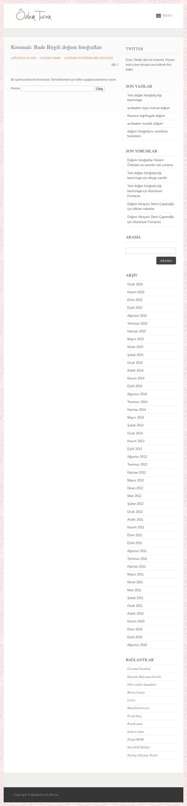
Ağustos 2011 (137, 551)
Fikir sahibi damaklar (141, 684)
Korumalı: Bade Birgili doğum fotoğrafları (56, 46)
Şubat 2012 (135, 504)
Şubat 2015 (135, 355)
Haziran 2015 (136, 331)
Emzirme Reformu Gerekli (144, 677)
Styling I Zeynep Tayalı (142, 755)
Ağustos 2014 (137, 394)
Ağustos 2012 (137, 457)
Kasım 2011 (135, 527)
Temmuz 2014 (137, 402)
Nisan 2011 (135, 582)
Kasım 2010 (135, 621)
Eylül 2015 (134, 307)
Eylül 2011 (134, 543)
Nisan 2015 (135, 347)
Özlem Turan (51, 57)
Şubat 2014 (135, 425)
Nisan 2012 (135, 488)
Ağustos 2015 (137, 316)
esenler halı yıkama (159, 165)
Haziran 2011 (136, 566)
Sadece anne (135, 731)
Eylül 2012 (134, 449)
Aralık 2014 (135, 370)
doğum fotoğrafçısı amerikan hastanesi (147, 134)
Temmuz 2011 (137, 559)
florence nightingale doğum (146, 116)
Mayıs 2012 (135, 480)
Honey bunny (136, 692)
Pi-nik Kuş (134, 716)
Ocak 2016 (135, 284)
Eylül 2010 (134, 637)
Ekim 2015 (134, 300)
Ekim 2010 (134, 629)
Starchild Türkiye (138, 747)
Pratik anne (135, 724)
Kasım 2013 (135, 441)
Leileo (131, 700)
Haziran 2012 (136, 472)
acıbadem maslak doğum (145, 123)
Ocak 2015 (135, 363)
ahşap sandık (157, 178)
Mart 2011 (134, 590)
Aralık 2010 (135, 613)
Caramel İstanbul (138, 668)
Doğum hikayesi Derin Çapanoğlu (150, 204)
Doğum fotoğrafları (82, 57)
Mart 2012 (134, 496)
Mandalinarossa (138, 708)
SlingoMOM (135, 739)
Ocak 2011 (134, 606)
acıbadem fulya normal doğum (148, 108)
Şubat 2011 (135, 598)
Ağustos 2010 (137, 645)
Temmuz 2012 (137, 464)
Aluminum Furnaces (147, 222)
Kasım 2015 (135, 292)
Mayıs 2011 (135, 574)
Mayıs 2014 (135, 417)
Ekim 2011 (134, 535)
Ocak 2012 (135, 512)
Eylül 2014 (134, 386)
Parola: (16, 88)
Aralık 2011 (135, 519)
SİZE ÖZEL (106, 57)
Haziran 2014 (136, 410)
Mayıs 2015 (135, 339)
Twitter (134, 48)
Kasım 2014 (135, 378)
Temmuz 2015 (137, 323)
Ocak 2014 (135, 433)
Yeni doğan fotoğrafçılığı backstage (144, 98)
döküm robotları (144, 209)
